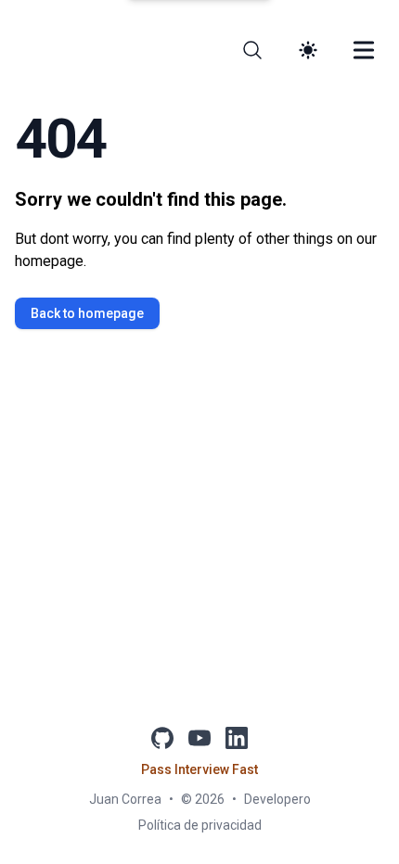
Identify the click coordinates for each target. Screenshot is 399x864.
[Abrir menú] (363, 50)
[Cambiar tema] (308, 50)
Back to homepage (87, 313)
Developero (277, 799)
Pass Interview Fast (199, 769)
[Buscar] (252, 50)
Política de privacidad (200, 825)
